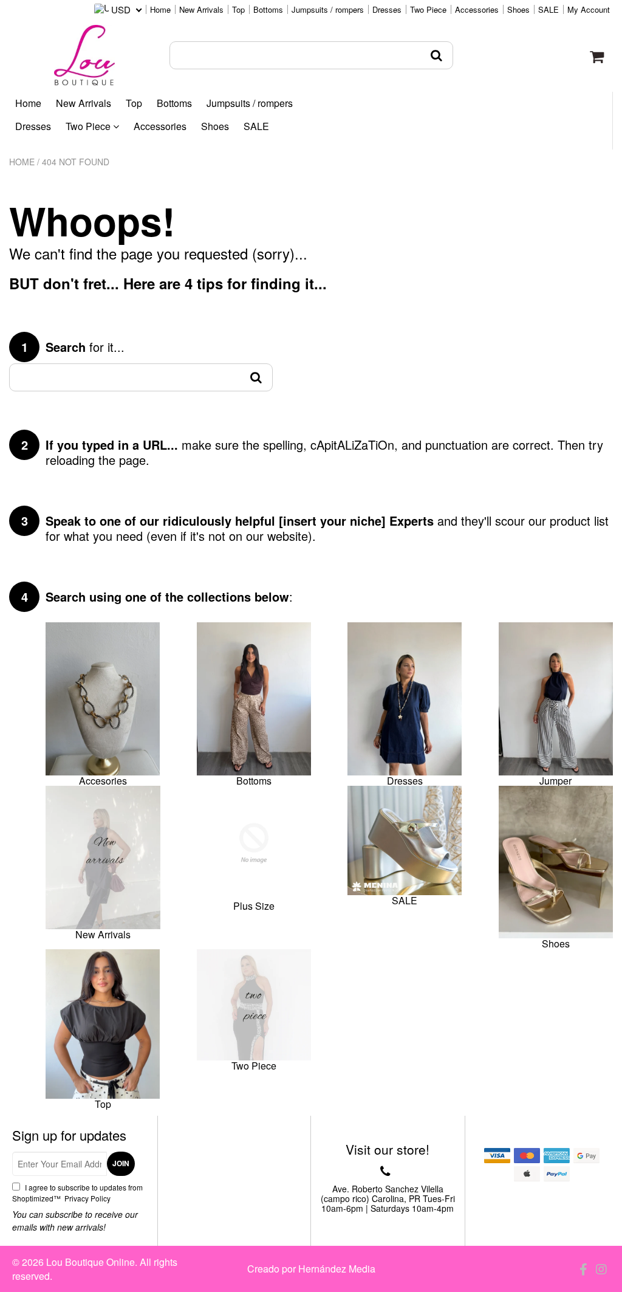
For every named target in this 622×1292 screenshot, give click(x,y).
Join (120, 1163)
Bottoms (268, 9)
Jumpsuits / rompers (328, 9)
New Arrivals (201, 9)
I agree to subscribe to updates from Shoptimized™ (77, 1192)
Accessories (477, 9)
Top (238, 9)
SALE (548, 9)
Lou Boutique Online (90, 1262)
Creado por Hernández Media (311, 1269)
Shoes (518, 9)
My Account (588, 9)
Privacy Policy (87, 1198)
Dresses (387, 9)
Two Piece (428, 9)
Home (160, 9)
